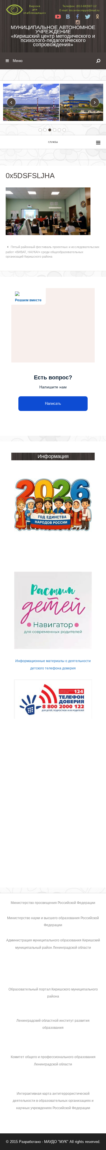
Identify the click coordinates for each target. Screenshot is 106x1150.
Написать (53, 403)
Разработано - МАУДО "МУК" (43, 1142)
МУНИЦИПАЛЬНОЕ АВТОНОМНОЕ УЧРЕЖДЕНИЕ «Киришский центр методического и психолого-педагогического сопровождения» (53, 36)
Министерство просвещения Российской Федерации (53, 903)
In (78, 22)
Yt (58, 16)
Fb (78, 16)
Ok (97, 16)
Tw (87, 16)
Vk (68, 16)
